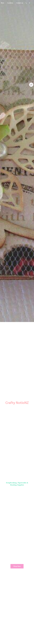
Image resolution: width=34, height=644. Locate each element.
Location (10, 3)
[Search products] (31, 85)
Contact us (19, 3)
